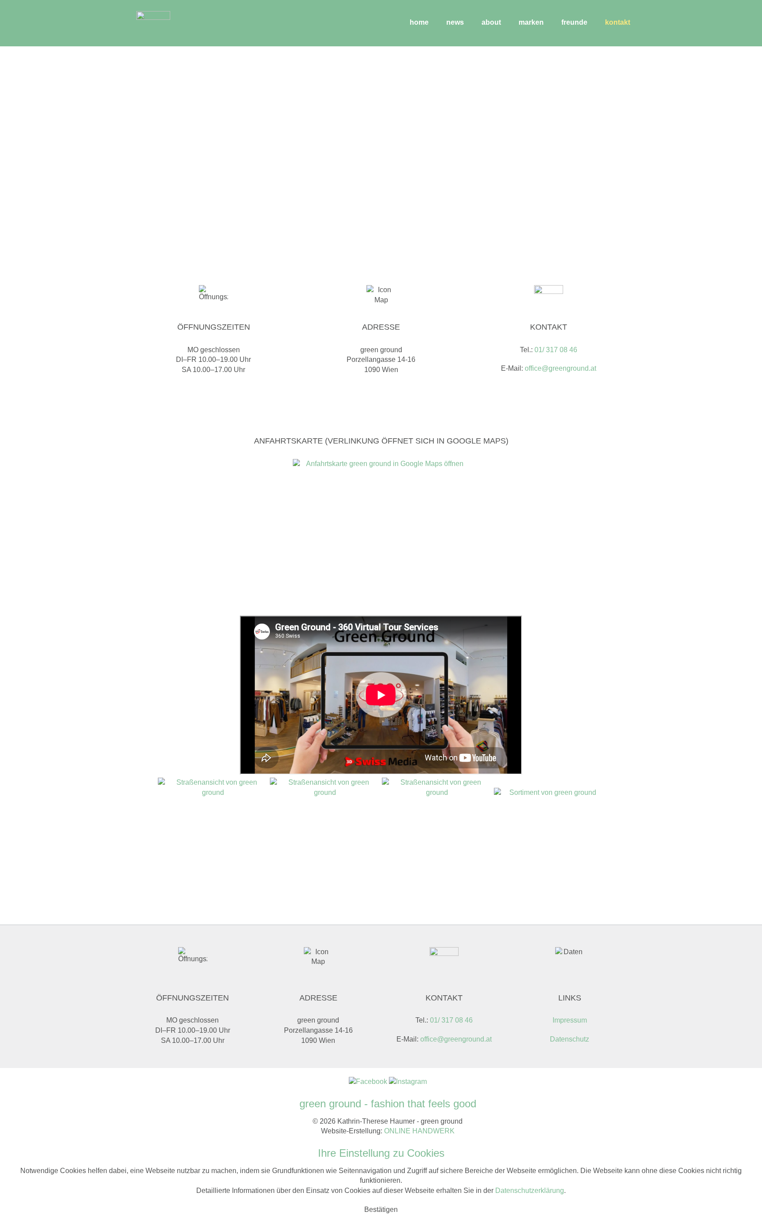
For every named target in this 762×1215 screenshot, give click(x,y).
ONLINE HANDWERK (419, 1131)
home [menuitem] (419, 22)
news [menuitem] (455, 22)
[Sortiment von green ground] (549, 843)
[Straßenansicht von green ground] (213, 833)
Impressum (570, 1020)
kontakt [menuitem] (617, 22)
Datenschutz (569, 1039)
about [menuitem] (491, 22)
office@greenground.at (560, 368)
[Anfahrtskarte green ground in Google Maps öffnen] (381, 537)
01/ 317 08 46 (555, 350)
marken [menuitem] (531, 22)
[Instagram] (408, 1081)
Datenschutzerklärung (529, 1190)
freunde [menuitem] (574, 22)
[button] (381, 1209)
